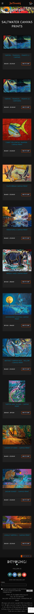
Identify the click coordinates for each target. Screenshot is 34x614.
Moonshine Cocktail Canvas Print (17, 318)
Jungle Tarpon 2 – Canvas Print (17, 535)
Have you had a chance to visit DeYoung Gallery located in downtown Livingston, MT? (14, 590)
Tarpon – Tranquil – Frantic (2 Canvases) (17, 100)
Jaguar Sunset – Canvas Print (17, 491)
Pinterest (24, 574)
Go (30, 590)
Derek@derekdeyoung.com (20, 594)
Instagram (19, 574)
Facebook (10, 574)
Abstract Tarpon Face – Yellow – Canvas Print (17, 361)
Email (3, 582)
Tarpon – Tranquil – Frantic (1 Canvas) (17, 56)
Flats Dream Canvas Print (17, 186)
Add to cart (25, 63)
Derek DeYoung (15, 3)
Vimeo (14, 574)
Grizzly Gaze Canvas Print (17, 273)
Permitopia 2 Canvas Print (17, 230)
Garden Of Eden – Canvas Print (17, 448)
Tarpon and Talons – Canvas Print (17, 405)
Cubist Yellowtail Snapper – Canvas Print (17, 143)
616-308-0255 (20, 596)
